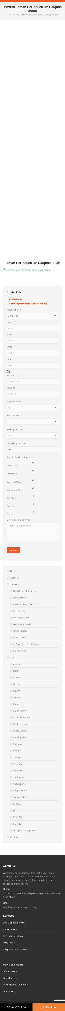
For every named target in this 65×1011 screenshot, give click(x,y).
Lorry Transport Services (15, 949)
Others (10, 514)
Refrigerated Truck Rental (26, 644)
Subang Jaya (19, 783)
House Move (12, 465)
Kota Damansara (21, 717)
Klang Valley (19, 710)
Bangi (16, 670)
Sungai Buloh (20, 790)
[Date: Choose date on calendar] (8, 371)
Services (14, 584)
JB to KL (17, 803)
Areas (13, 657)
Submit (13, 550)
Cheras (16, 677)
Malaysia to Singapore (24, 830)
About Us (15, 577)
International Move (15, 490)
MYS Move (49, 1007)
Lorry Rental (19, 611)
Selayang (17, 763)
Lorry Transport (21, 617)
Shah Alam (18, 777)
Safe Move (11, 498)
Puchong (17, 744)
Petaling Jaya (19, 737)
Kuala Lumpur (20, 724)
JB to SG (17, 810)
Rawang (17, 750)
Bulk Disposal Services (24, 591)
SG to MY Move (16, 1007)
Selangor (17, 757)
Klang (16, 704)
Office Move (12, 473)
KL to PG (17, 817)
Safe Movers (19, 650)
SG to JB (17, 823)
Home (13, 571)
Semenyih (18, 770)
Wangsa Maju (20, 797)
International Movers (23, 604)
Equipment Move (14, 482)
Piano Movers (20, 637)
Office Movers (20, 630)
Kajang (16, 690)
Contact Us (15, 837)
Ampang (17, 664)
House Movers (20, 597)
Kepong (17, 697)
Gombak (17, 684)
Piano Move (12, 506)
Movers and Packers (23, 624)
